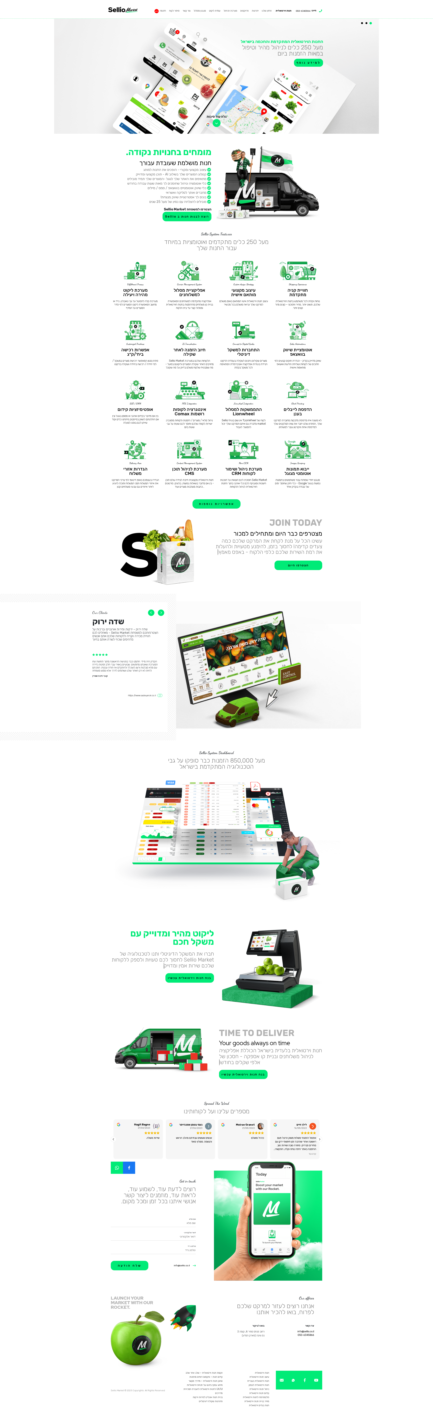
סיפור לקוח (174, 10)
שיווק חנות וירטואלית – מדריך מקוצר (206, 1381)
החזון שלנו (267, 10)
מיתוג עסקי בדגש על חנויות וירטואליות (205, 1385)
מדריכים (219, 1393)
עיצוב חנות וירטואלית (259, 1376)
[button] (319, 1139)
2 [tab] (366, 23)
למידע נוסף (140, 69)
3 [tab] (362, 23)
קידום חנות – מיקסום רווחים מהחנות (206, 1376)
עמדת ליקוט (214, 10)
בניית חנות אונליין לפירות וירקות (208, 1397)
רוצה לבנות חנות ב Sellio (187, 216)
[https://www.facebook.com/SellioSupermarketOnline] (129, 1168)
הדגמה (163, 10)
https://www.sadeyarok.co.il (142, 695)
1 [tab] (370, 23)
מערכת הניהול (230, 10)
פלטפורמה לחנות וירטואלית (256, 1397)
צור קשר (186, 10)
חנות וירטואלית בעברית (258, 1381)
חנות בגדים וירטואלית (259, 1405)
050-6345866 (306, 1335)
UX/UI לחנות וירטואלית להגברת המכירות (203, 1389)
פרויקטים (244, 10)
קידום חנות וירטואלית (259, 1393)
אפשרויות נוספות (216, 504)
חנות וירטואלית (283, 10)
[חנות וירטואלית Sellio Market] (123, 10)
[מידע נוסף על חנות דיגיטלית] (316, 1380)
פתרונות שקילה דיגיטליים (211, 1401)
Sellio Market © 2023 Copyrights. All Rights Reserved (138, 1390)
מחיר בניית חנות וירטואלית (256, 1401)
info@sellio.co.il (182, 1265)
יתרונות (255, 10)
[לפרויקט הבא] (151, 613)
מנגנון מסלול (200, 10)
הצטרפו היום (298, 565)
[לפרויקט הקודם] (161, 613)
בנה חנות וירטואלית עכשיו (189, 978)
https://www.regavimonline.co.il (140, 699)
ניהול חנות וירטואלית (259, 1389)
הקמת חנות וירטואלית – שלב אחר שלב (204, 1372)
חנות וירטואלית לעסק (259, 1385)
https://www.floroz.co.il (144, 729)
